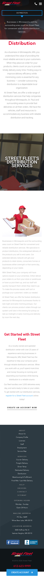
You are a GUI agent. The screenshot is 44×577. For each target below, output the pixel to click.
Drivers (22, 488)
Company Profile (22, 437)
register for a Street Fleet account (19, 396)
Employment (22, 448)
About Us (22, 434)
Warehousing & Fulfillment (22, 477)
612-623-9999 (22, 566)
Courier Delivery (22, 460)
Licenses (22, 441)
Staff (22, 444)
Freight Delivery (22, 463)
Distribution (22, 474)
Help (22, 485)
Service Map (22, 451)
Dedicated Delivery (22, 470)
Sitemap (22, 495)
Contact (22, 492)
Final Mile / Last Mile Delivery (22, 481)
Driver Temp (22, 467)
